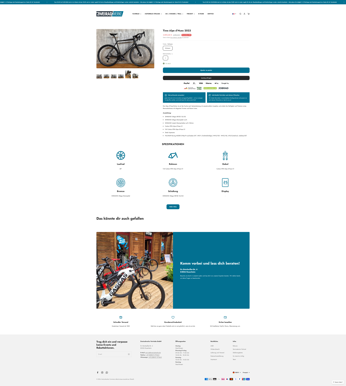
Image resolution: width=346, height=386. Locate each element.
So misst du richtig (238, 356)
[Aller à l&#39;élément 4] (121, 76)
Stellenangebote (238, 353)
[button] (234, 13)
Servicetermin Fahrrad (239, 349)
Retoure (235, 346)
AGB (212, 346)
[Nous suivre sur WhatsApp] (107, 372)
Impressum (214, 359)
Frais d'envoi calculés (176, 37)
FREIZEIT (190, 14)
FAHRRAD (135, 14)
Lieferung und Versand (217, 353)
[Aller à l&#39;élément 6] (135, 76)
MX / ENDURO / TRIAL (173, 14)
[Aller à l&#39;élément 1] (99, 76)
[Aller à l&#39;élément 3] (114, 76)
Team (234, 359)
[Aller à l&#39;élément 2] (106, 76)
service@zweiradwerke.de (153, 353)
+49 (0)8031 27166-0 (152, 355)
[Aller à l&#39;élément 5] (128, 74)
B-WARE (201, 14)
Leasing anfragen (206, 78)
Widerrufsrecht (215, 349)
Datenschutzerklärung (217, 356)
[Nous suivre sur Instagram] (102, 372)
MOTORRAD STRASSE (152, 14)
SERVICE (211, 14)
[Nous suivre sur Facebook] (97, 372)
